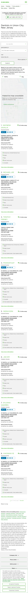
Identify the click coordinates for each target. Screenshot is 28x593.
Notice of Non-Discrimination (8, 549)
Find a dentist (15, 6)
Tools (13, 568)
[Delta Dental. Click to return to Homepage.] (10, 2)
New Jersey (4, 8)
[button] (8, 132)
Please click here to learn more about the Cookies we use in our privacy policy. (13, 580)
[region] (14, 581)
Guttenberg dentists (11, 516)
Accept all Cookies (14, 584)
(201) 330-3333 (5, 185)
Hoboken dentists (10, 513)
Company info (13, 555)
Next (21, 500)
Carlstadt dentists (16, 518)
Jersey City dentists (6, 518)
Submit (7, 63)
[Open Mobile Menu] (26, 2)
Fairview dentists (21, 516)
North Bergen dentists (11, 515)
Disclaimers (4, 548)
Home (2, 6)
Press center (13, 559)
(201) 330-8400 (5, 140)
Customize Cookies (14, 590)
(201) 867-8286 (5, 232)
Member (8, 6)
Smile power (13, 564)
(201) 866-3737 (5, 275)
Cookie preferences (8, 104)
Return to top (4, 504)
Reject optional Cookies (14, 587)
